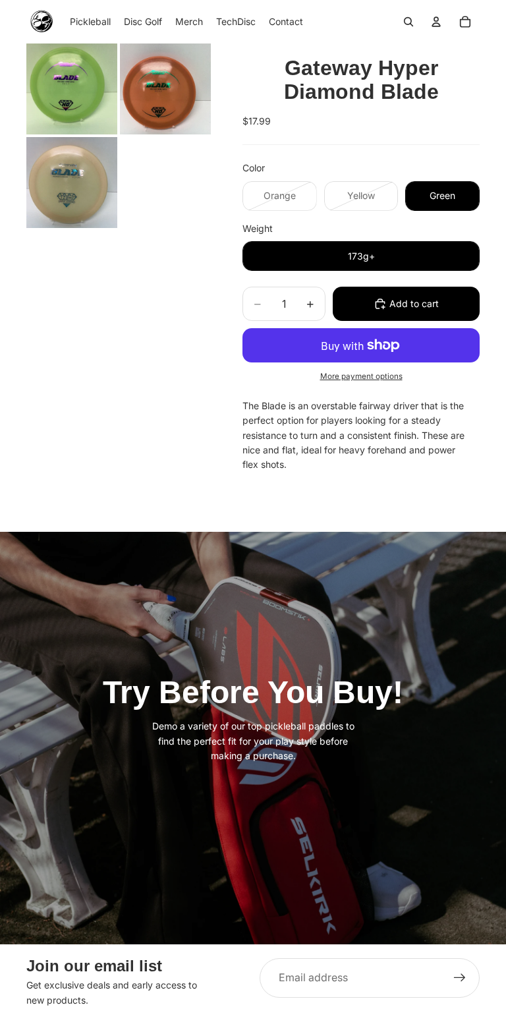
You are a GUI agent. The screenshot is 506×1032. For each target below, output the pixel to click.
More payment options (361, 376)
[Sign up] (460, 978)
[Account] (436, 21)
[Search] (408, 21)
